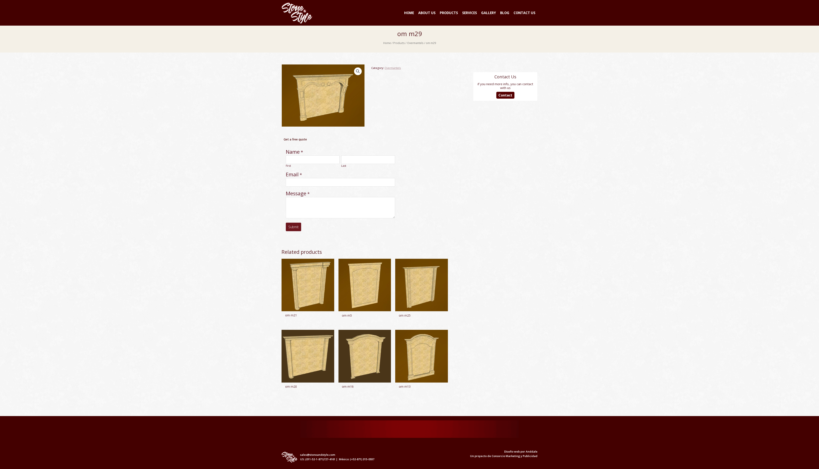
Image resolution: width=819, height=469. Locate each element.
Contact (505, 95)
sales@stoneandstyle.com (317, 455)
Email (292, 174)
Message (296, 193)
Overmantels (415, 43)
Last (343, 166)
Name (293, 151)
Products (399, 43)
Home (387, 43)
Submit (293, 227)
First (288, 166)
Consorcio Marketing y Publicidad (514, 456)
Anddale (531, 451)
